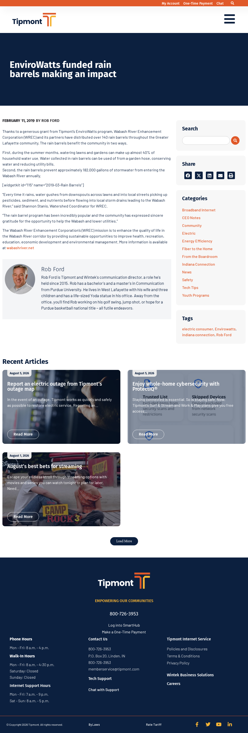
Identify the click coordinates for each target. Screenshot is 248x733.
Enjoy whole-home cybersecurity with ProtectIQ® (175, 386)
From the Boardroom (199, 256)
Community (192, 225)
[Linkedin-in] (230, 724)
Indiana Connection (198, 264)
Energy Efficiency (197, 241)
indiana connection (198, 334)
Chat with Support (103, 689)
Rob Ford (224, 334)
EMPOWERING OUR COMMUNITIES (124, 600)
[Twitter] (208, 724)
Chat (220, 3)
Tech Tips (190, 287)
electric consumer (197, 329)
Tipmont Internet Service (189, 639)
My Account (171, 3)
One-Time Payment (198, 3)
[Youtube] (219, 724)
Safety (187, 279)
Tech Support (100, 678)
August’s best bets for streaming (44, 466)
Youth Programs (195, 295)
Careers (173, 683)
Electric (188, 233)
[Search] (235, 140)
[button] (233, 3)
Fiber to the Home (197, 248)
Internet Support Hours (30, 685)
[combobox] (206, 140)
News (187, 272)
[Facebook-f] (197, 724)
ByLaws (94, 724)
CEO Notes (191, 217)
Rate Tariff (154, 724)
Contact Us (98, 639)
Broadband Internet (199, 209)
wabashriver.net (20, 247)
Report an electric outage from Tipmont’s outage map (54, 386)
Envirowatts (225, 329)
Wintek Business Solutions (190, 675)
